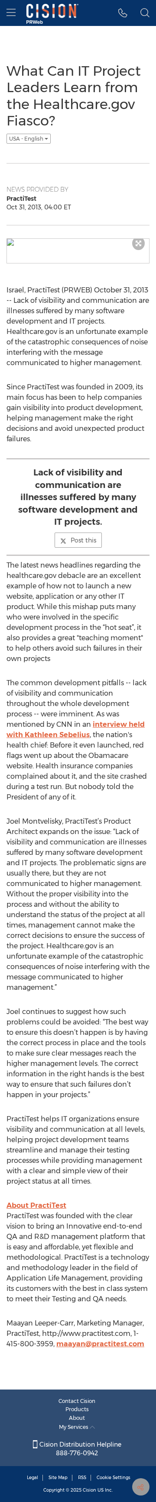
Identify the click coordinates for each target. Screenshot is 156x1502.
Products (77, 1409)
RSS (82, 1477)
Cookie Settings (113, 1477)
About (77, 1418)
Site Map (58, 1477)
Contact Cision (76, 1401)
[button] (123, 13)
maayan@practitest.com (100, 1344)
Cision (89, 1490)
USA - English (27, 138)
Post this (83, 540)
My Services (74, 1427)
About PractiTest (36, 1205)
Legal (32, 1477)
